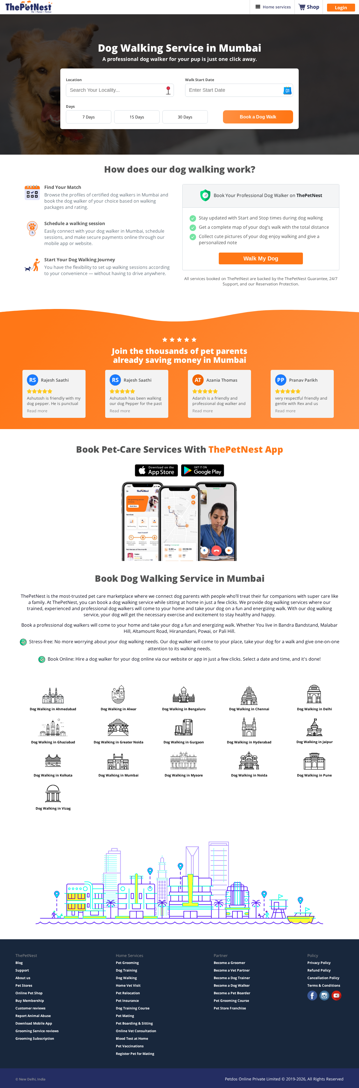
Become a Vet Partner (232, 970)
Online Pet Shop (29, 993)
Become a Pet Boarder (232, 993)
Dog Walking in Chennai (249, 709)
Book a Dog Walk (258, 116)
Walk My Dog (260, 258)
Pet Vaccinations (130, 1046)
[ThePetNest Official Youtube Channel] (336, 996)
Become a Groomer (229, 962)
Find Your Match (62, 187)
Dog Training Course (132, 1008)
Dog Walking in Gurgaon (184, 742)
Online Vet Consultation (136, 1031)
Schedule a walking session (74, 223)
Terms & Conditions (323, 985)
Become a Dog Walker (232, 985)
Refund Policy (319, 970)
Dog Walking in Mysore (184, 775)
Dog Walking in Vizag (53, 808)
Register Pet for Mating (135, 1053)
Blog (19, 962)
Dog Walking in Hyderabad (249, 742)
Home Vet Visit (128, 985)
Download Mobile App (33, 1023)
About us (22, 977)
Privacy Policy (319, 962)
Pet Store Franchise (230, 1008)
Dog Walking (126, 977)
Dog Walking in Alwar (118, 709)
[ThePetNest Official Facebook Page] (312, 996)
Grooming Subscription (34, 1038)
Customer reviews (30, 1008)
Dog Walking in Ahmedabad (53, 709)
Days (70, 106)
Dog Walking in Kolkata (53, 775)
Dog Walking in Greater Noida (118, 742)
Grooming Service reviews (37, 1031)
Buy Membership (29, 1000)
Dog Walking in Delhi (314, 709)
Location (74, 79)
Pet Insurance (127, 1000)
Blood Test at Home (132, 1038)
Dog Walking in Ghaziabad (53, 742)
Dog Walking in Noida (249, 775)
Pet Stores (23, 985)
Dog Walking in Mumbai (118, 775)
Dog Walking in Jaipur (314, 741)
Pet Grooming (127, 962)
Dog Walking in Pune (314, 775)
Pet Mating (125, 1015)
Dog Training (126, 970)
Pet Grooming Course (231, 1000)
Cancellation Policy (323, 977)
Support (22, 970)
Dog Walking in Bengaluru (184, 709)
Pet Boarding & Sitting (134, 1023)
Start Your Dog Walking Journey (79, 259)
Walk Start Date (199, 79)
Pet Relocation (128, 993)
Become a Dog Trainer (232, 977)
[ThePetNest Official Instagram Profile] (324, 996)
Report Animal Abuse (33, 1015)
